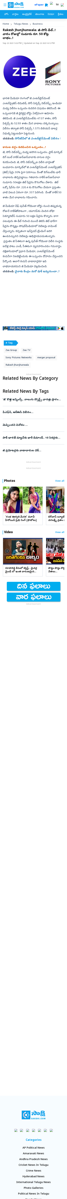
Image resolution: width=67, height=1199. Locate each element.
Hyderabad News (33, 1177)
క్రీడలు (60, 14)
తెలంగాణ (39, 14)
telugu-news (21, 24)
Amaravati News (33, 1154)
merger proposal (46, 357)
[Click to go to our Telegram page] (45, 1130)
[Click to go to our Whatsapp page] (21, 1130)
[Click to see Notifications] (62, 5)
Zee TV (26, 350)
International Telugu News (33, 1182)
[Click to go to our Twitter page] (27, 1130)
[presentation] (7, 499)
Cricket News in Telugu (33, 1165)
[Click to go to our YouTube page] (39, 1130)
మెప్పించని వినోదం (33, 425)
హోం (6, 14)
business (38, 24)
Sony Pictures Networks (19, 357)
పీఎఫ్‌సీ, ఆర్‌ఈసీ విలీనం (33, 412)
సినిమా (51, 14)
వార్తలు (15, 14)
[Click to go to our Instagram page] (33, 1130)
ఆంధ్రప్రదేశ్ (26, 14)
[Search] (46, 5)
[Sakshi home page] (33, 1115)
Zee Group (11, 350)
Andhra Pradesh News (33, 1159)
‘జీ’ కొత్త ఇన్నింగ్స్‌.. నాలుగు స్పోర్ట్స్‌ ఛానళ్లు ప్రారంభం (32, 400)
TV (57, 5)
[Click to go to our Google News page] (51, 1130)
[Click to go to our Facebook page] (16, 1130)
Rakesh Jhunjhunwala (17, 365)
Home (6, 24)
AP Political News (34, 1148)
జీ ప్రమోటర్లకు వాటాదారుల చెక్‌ (29, 451)
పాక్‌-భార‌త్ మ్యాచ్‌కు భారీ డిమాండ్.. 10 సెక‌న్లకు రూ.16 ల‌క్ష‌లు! (33, 438)
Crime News (33, 1171)
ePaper (39, 5)
